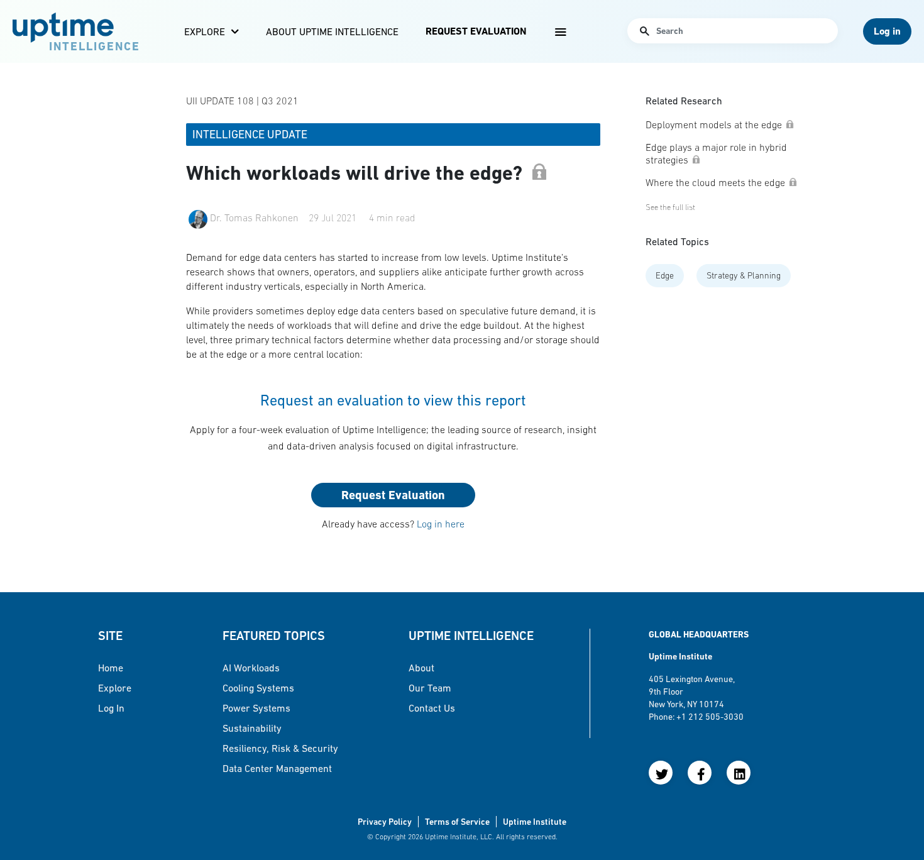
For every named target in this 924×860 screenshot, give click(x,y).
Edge (665, 275)
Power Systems (256, 708)
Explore (204, 31)
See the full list (670, 207)
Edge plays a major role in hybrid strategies (716, 153)
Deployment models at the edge (714, 124)
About (421, 667)
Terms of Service (457, 822)
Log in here (441, 523)
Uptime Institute (534, 822)
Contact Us (432, 708)
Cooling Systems (258, 687)
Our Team (430, 687)
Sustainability (252, 728)
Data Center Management (277, 768)
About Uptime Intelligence (332, 31)
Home (110, 667)
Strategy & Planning (744, 275)
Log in (111, 708)
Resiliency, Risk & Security (280, 748)
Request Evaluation (476, 31)
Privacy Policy (385, 822)
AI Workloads (251, 667)
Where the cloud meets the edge (715, 182)
